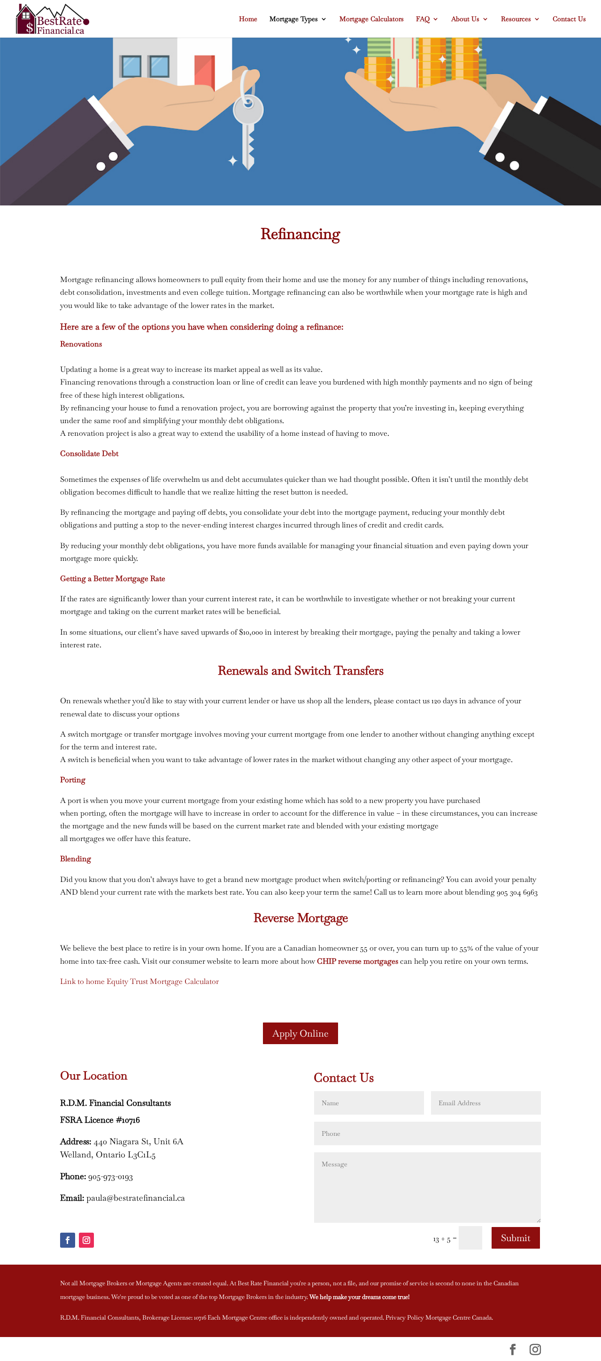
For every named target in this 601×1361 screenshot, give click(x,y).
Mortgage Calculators (371, 19)
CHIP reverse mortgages (357, 961)
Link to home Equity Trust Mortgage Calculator (139, 981)
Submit (516, 1238)
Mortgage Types (294, 19)
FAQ (423, 19)
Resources (516, 19)
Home (248, 19)
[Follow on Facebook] (67, 1240)
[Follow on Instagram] (86, 1240)
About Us (465, 19)
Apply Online (300, 1033)
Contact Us (569, 19)
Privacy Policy (404, 1318)
